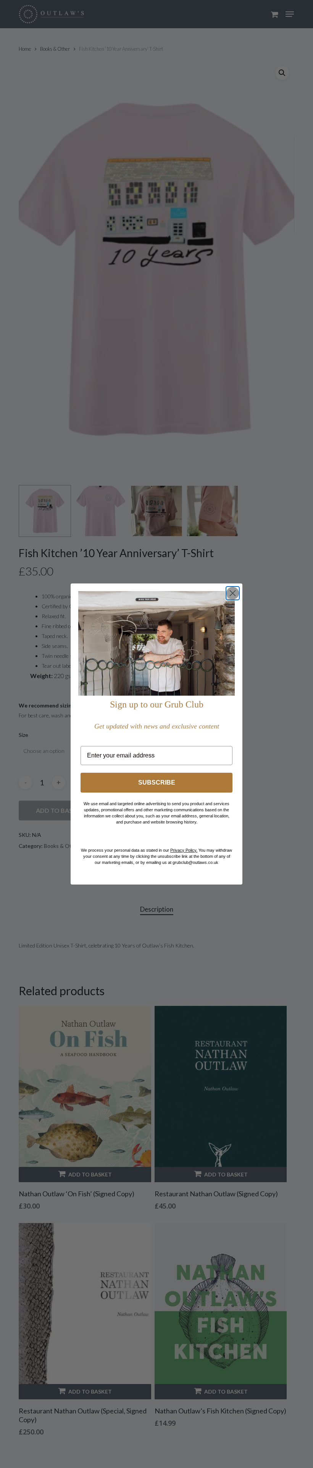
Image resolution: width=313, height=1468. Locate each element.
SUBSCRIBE (156, 782)
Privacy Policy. (183, 850)
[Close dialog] (232, 593)
